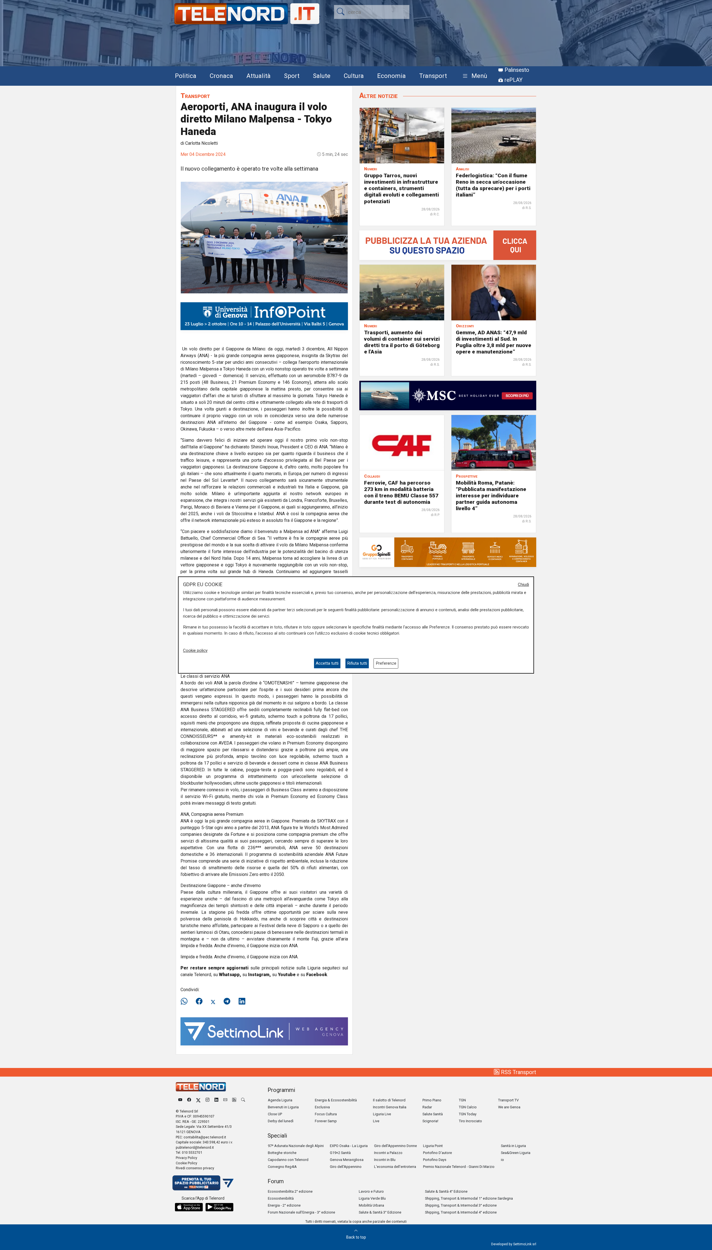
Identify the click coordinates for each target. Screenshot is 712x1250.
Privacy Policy (186, 1158)
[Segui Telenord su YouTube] (180, 1100)
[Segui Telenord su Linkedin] (216, 1100)
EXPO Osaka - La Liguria (349, 1146)
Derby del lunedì (280, 1121)
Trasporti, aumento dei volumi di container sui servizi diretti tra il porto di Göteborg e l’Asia (402, 342)
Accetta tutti (327, 663)
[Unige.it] (264, 315)
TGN (462, 1100)
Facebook (316, 974)
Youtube (287, 974)
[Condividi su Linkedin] (242, 1001)
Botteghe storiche (282, 1153)
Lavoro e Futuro (371, 1191)
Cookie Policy (186, 1163)
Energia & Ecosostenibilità (336, 1100)
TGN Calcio (468, 1107)
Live (376, 1121)
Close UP (275, 1114)
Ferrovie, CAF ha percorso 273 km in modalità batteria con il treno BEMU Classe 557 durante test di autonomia (401, 492)
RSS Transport (518, 1072)
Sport (292, 75)
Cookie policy (195, 650)
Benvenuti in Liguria (283, 1107)
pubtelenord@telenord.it (195, 1147)
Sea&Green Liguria (515, 1153)
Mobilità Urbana (371, 1205)
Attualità (258, 75)
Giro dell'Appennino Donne (395, 1146)
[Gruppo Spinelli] (447, 551)
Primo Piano (431, 1100)
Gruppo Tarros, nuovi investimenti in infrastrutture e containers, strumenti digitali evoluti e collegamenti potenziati (401, 188)
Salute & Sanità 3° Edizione (380, 1212)
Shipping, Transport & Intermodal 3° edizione (461, 1205)
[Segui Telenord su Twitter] (198, 1100)
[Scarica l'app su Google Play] (219, 1207)
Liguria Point (433, 1146)
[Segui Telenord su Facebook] (189, 1100)
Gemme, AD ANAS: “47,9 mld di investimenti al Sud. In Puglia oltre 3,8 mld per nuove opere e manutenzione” (493, 342)
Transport (433, 75)
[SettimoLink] (264, 1031)
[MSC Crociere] (447, 395)
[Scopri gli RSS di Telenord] (234, 1100)
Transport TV (508, 1100)
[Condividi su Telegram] (227, 1001)
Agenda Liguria (280, 1100)
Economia (391, 75)
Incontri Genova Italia (389, 1107)
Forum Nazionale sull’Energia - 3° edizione (301, 1212)
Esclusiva (322, 1107)
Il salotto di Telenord (389, 1100)
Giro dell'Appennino (346, 1167)
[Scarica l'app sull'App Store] (188, 1207)
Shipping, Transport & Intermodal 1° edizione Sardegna (469, 1198)
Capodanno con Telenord (288, 1160)
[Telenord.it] (203, 1182)
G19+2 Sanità (340, 1153)
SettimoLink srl (524, 1244)
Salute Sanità (432, 1114)
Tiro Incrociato (470, 1121)
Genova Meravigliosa (347, 1160)
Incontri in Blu (384, 1160)
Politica (185, 75)
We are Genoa (509, 1107)
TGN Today (467, 1114)
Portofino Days (434, 1160)
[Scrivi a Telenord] (225, 1100)
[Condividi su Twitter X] (213, 1001)
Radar (427, 1107)
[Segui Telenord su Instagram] (207, 1100)
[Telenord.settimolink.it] (447, 244)
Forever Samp (326, 1121)
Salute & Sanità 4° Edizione (446, 1191)
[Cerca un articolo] (243, 1100)
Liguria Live (382, 1114)
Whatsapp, (230, 974)
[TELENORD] (201, 1086)
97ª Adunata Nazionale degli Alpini (296, 1146)
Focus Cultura (326, 1114)
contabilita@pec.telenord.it (205, 1137)
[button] (474, 76)
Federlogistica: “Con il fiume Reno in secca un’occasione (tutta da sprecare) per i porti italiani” (493, 185)
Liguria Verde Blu (372, 1198)
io (502, 1160)
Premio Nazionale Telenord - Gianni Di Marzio (459, 1167)
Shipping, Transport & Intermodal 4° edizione (461, 1212)
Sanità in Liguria (513, 1146)
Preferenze (386, 663)
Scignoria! (430, 1121)
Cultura (354, 75)
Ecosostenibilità (281, 1198)
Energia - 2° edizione (284, 1205)
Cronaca (221, 75)
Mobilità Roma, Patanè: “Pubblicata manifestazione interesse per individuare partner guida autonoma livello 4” (491, 496)
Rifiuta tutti (357, 663)
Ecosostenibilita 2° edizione (290, 1191)
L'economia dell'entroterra (395, 1167)
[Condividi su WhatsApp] (186, 1001)
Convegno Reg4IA (282, 1167)
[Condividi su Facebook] (199, 1001)
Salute (321, 75)
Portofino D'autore (437, 1153)
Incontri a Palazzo (388, 1153)
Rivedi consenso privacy (195, 1168)
